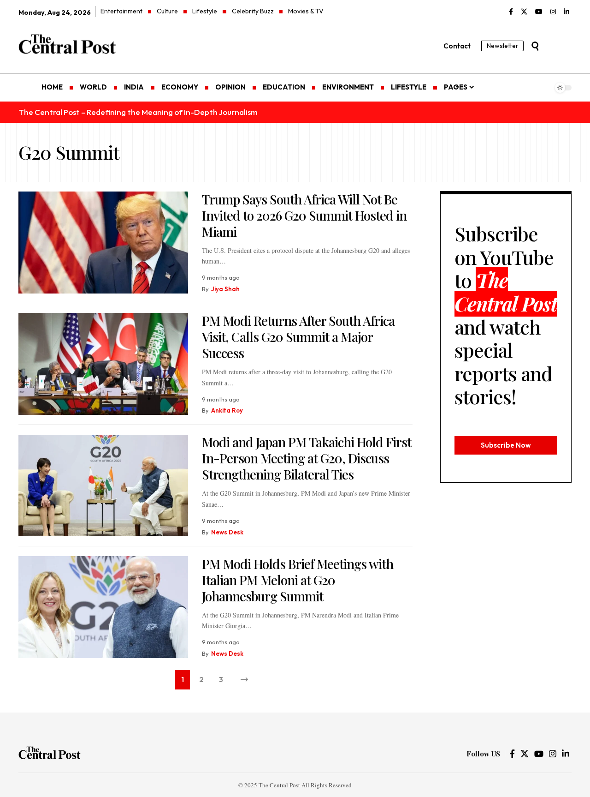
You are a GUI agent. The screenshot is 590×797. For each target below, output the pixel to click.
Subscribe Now (506, 444)
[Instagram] (553, 12)
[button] (535, 46)
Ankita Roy (227, 410)
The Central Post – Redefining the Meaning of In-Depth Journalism (138, 112)
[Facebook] (511, 12)
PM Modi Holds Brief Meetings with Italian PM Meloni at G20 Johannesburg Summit (297, 580)
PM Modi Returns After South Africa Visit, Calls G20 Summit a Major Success (298, 336)
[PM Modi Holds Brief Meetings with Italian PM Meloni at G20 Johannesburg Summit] (103, 607)
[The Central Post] (49, 754)
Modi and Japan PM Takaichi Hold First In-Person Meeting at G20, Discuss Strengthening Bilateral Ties (306, 458)
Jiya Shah (225, 289)
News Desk (227, 532)
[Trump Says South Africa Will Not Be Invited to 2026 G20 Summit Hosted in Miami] (103, 243)
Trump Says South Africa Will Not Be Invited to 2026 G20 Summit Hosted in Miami (304, 215)
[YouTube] (539, 12)
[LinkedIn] (566, 12)
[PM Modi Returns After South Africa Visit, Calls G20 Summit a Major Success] (103, 364)
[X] (524, 12)
